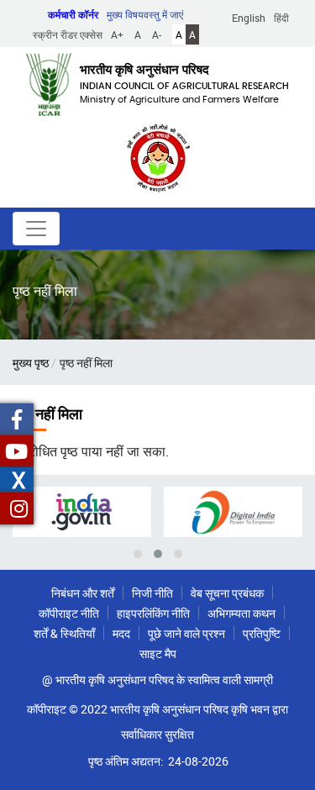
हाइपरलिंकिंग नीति (153, 613)
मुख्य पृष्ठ (31, 363)
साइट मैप (157, 653)
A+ (117, 34)
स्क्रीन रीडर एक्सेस (67, 34)
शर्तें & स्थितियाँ (64, 633)
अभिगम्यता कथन (241, 613)
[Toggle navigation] (36, 228)
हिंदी (281, 17)
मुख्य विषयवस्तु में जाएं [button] (145, 14)
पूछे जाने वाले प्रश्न (186, 633)
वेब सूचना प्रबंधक (227, 593)
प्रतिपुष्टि (262, 633)
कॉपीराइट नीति (69, 613)
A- (156, 34)
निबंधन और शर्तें (82, 593)
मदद (121, 633)
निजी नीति (152, 593)
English (248, 17)
